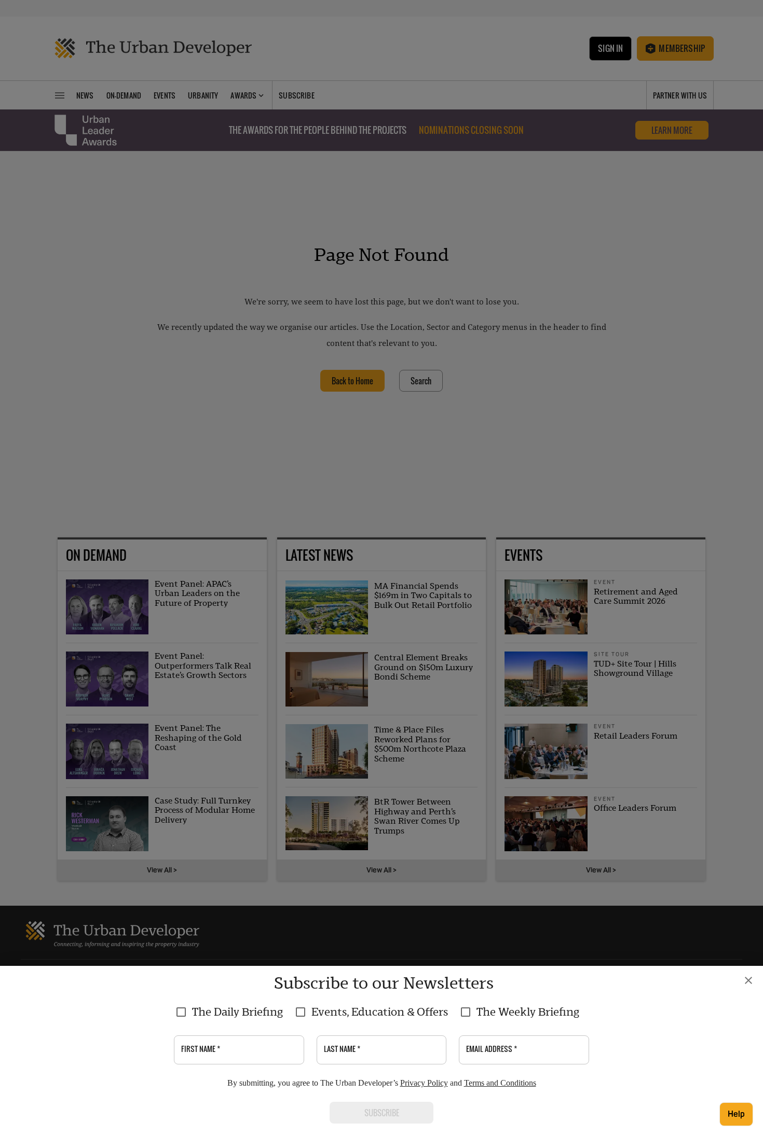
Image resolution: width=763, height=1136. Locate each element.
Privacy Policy (424, 1082)
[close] (748, 980)
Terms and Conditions (500, 1082)
